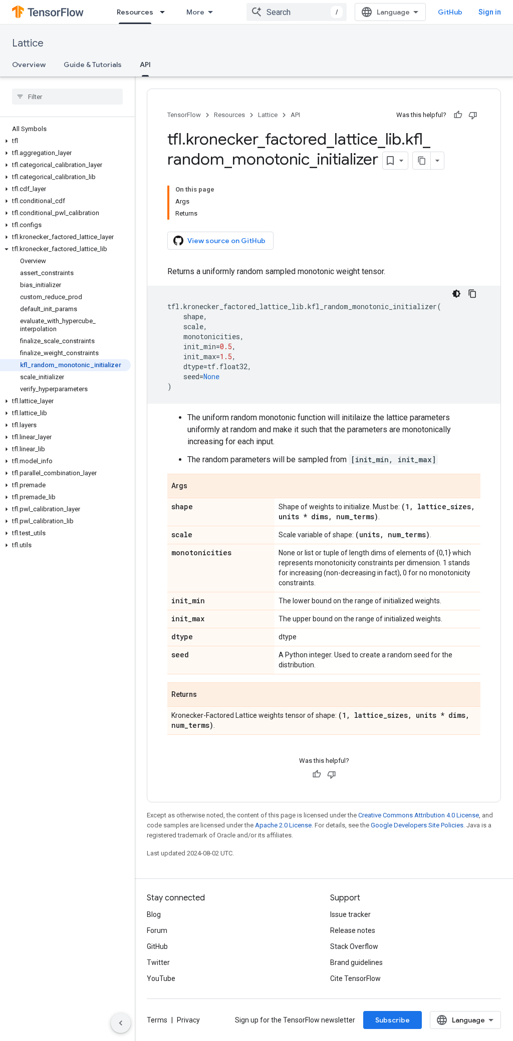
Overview (29, 64)
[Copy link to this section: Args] (197, 487)
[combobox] (296, 12)
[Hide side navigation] (121, 1023)
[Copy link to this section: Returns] (207, 695)
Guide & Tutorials (93, 64)
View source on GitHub (226, 240)
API (145, 64)
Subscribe (392, 1019)
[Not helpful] (472, 115)
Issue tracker (350, 914)
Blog (154, 914)
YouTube (161, 978)
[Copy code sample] (472, 294)
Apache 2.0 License (283, 825)
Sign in (489, 12)
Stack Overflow (354, 946)
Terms (157, 1020)
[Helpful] (457, 115)
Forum (157, 930)
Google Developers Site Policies (417, 825)
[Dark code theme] (456, 294)
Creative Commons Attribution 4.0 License (418, 815)
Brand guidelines (356, 962)
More (195, 12)
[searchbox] (67, 97)
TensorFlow (184, 115)
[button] (65, 141)
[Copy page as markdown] (422, 160)
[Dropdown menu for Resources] (165, 12)
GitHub (450, 12)
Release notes (352, 930)
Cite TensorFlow (355, 978)
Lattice (28, 43)
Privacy (188, 1020)
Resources (135, 12)
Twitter (158, 962)
